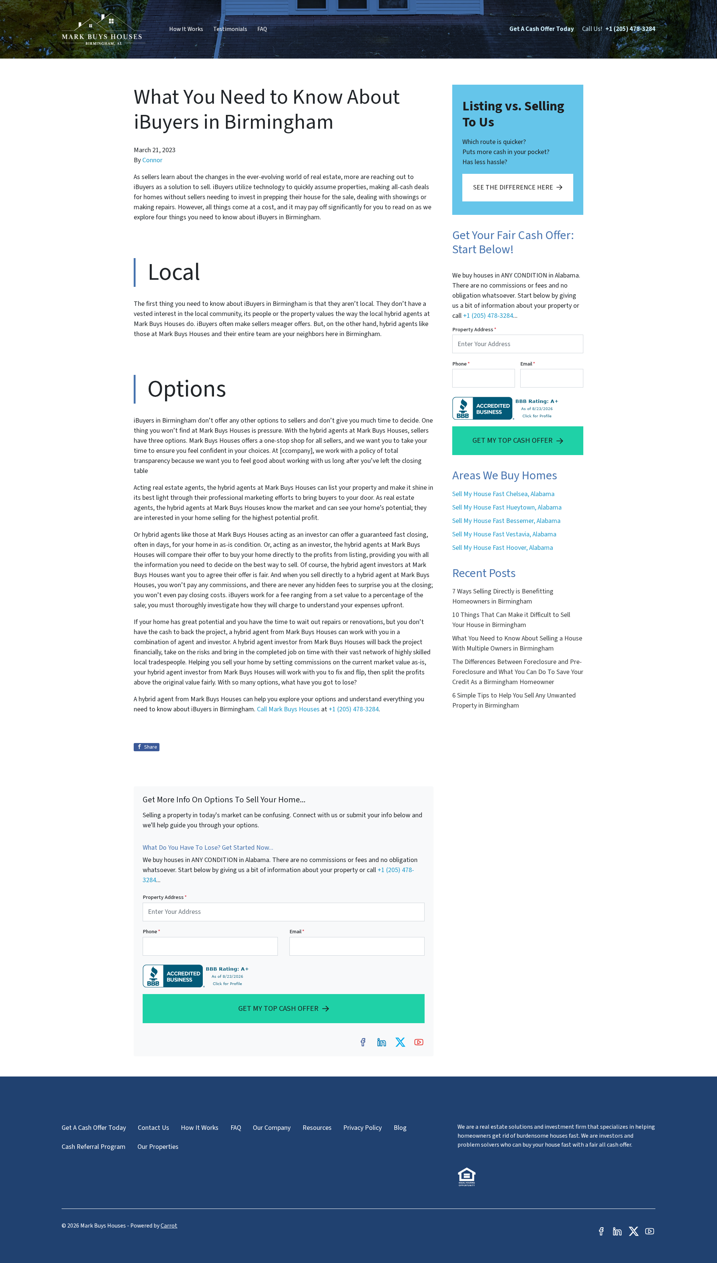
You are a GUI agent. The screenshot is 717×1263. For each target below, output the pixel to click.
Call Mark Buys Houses (289, 709)
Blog (400, 1127)
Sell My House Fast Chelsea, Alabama (503, 494)
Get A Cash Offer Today (541, 29)
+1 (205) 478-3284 (630, 29)
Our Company (272, 1127)
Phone (151, 932)
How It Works (186, 29)
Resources (317, 1127)
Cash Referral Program (93, 1146)
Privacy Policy (362, 1127)
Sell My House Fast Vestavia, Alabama (504, 534)
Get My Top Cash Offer (278, 1008)
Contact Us (153, 1127)
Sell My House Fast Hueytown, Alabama (507, 507)
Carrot (169, 1226)
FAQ (262, 29)
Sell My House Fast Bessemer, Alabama (506, 521)
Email (296, 932)
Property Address (165, 897)
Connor (152, 160)
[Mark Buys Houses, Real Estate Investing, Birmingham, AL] (197, 976)
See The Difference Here (513, 187)
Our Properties (158, 1146)
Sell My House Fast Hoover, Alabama (502, 547)
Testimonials (230, 29)
